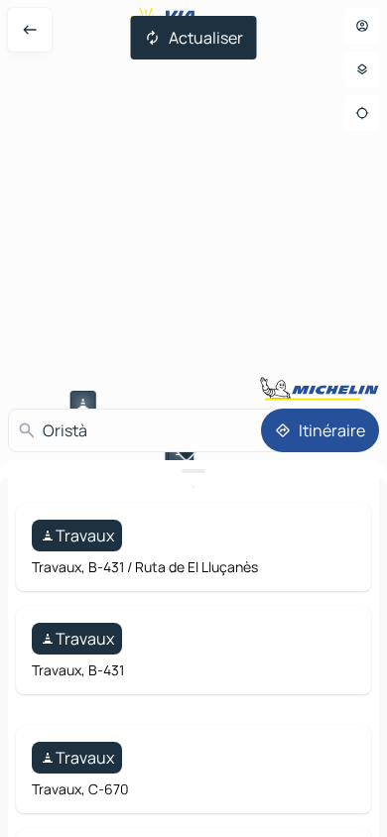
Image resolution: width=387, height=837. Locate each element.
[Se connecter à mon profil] (362, 26)
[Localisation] (362, 113)
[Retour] (30, 30)
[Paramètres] (362, 69)
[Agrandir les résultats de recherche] (193, 471)
